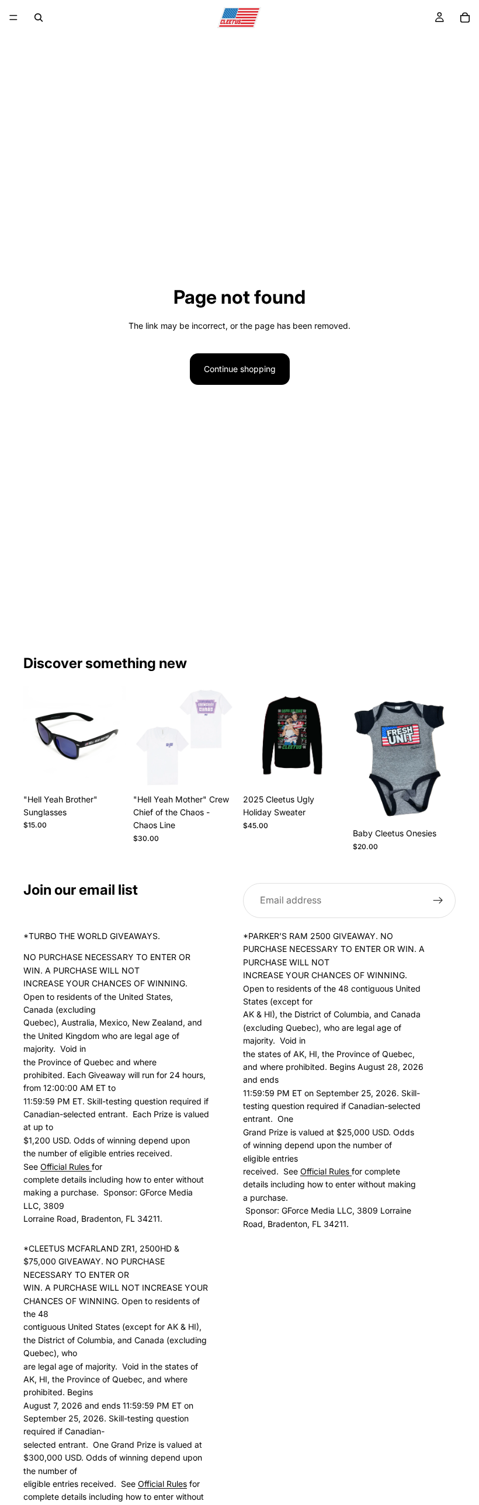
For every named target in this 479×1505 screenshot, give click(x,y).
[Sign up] (438, 900)
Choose (227, 770)
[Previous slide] (366, 754)
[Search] (38, 17)
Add (118, 770)
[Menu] (13, 17)
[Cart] (465, 17)
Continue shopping (240, 369)
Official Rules (66, 1166)
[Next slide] (443, 754)
